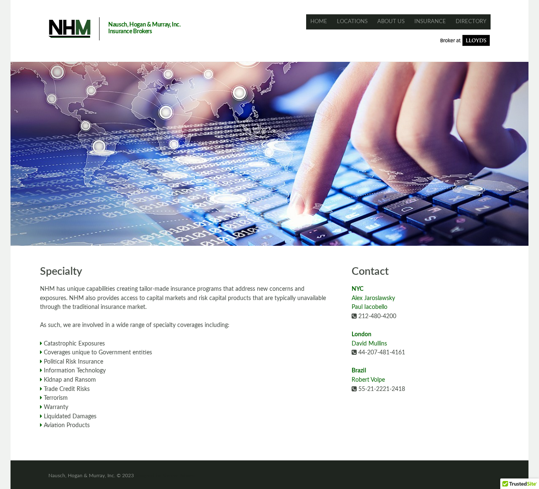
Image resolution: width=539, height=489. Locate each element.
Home (318, 21)
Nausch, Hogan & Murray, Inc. (144, 25)
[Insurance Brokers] (69, 28)
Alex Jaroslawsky (373, 298)
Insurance (430, 21)
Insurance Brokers (130, 32)
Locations (352, 21)
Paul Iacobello (369, 307)
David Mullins (369, 343)
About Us (391, 21)
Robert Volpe (368, 380)
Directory (471, 21)
